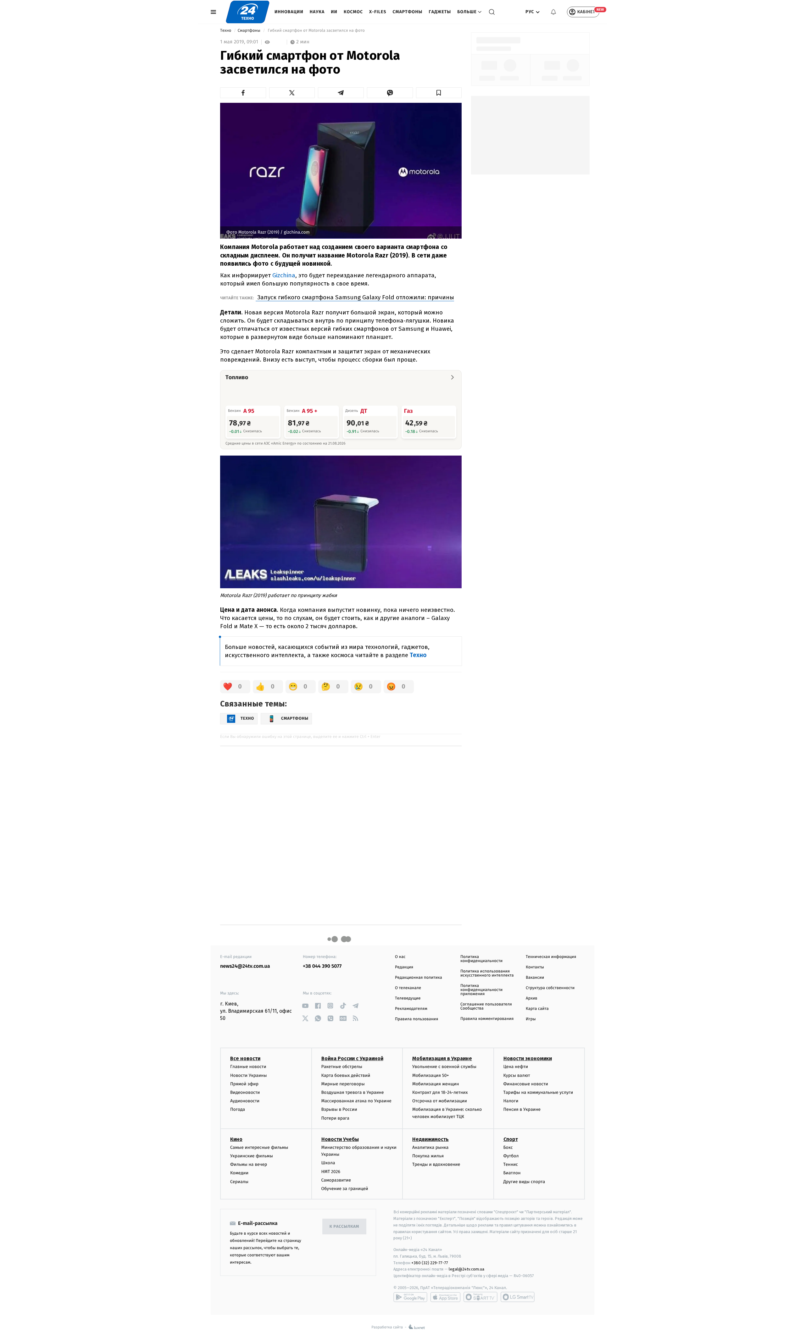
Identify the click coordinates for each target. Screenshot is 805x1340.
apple (445, 1297)
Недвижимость (430, 1139)
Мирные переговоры (343, 1084)
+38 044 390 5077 (322, 966)
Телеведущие (408, 998)
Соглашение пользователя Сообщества (486, 1006)
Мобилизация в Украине (442, 1058)
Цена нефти (515, 1066)
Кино (236, 1139)
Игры (531, 1019)
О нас (400, 957)
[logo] (247, 11)
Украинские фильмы (251, 1156)
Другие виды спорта (524, 1181)
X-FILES (377, 11)
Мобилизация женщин (435, 1084)
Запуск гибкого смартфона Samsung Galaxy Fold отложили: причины (355, 297)
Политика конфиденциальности (481, 959)
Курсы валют (516, 1075)
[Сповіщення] (553, 12)
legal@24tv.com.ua (466, 1269)
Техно (226, 31)
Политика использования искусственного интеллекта (487, 973)
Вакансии (535, 978)
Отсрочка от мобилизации (439, 1101)
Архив (531, 998)
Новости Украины (248, 1075)
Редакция (404, 967)
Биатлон (512, 1173)
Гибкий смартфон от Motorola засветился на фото (316, 31)
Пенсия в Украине (522, 1109)
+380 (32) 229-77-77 (429, 1262)
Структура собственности (550, 988)
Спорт (510, 1139)
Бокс (508, 1147)
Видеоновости (245, 1092)
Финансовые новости (525, 1084)
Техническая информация (551, 957)
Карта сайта (537, 1009)
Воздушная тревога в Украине (352, 1092)
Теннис (510, 1164)
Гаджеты (440, 11)
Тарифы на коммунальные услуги (538, 1092)
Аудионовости (244, 1101)
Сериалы (239, 1181)
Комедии (239, 1173)
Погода (237, 1109)
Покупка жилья (428, 1156)
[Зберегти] (439, 93)
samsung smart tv (518, 1297)
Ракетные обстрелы (341, 1066)
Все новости (245, 1058)
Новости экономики (527, 1058)
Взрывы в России (339, 1109)
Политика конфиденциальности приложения (481, 990)
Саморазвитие (336, 1180)
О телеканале (408, 988)
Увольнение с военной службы (444, 1066)
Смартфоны (407, 11)
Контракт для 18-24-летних (440, 1092)
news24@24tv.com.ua (245, 966)
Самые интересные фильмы (259, 1147)
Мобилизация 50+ (430, 1075)
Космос (353, 11)
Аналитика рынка (430, 1147)
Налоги (511, 1101)
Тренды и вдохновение (436, 1164)
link (305, 1005)
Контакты (535, 967)
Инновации (289, 11)
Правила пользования (416, 1019)
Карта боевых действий (345, 1075)
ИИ (334, 11)
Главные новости (248, 1066)
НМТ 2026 (331, 1171)
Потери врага (335, 1118)
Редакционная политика (418, 978)
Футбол (511, 1156)
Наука (317, 11)
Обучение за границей (344, 1188)
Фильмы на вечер (248, 1164)
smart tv (480, 1297)
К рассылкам (344, 1226)
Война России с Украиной (352, 1058)
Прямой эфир (244, 1084)
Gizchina (283, 275)
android (410, 1297)
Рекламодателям (411, 1009)
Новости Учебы (340, 1139)
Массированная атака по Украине (356, 1101)
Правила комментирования (487, 1019)
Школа (328, 1163)
